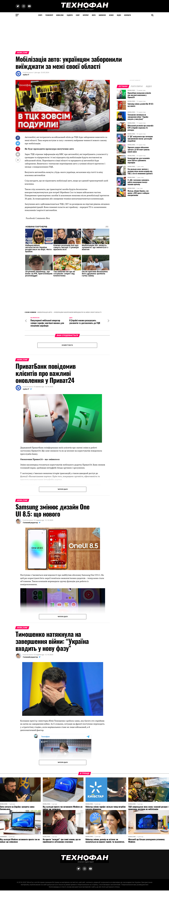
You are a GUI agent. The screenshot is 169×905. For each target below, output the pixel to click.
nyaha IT (26, 75)
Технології (49, 15)
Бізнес (111, 15)
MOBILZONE (60, 15)
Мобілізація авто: (45, 312)
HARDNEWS (102, 15)
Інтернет (86, 15)
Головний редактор (30, 523)
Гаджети (70, 15)
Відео (119, 15)
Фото (94, 15)
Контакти (127, 15)
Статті (40, 15)
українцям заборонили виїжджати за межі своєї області (78, 312)
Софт (78, 15)
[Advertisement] (69, 34)
